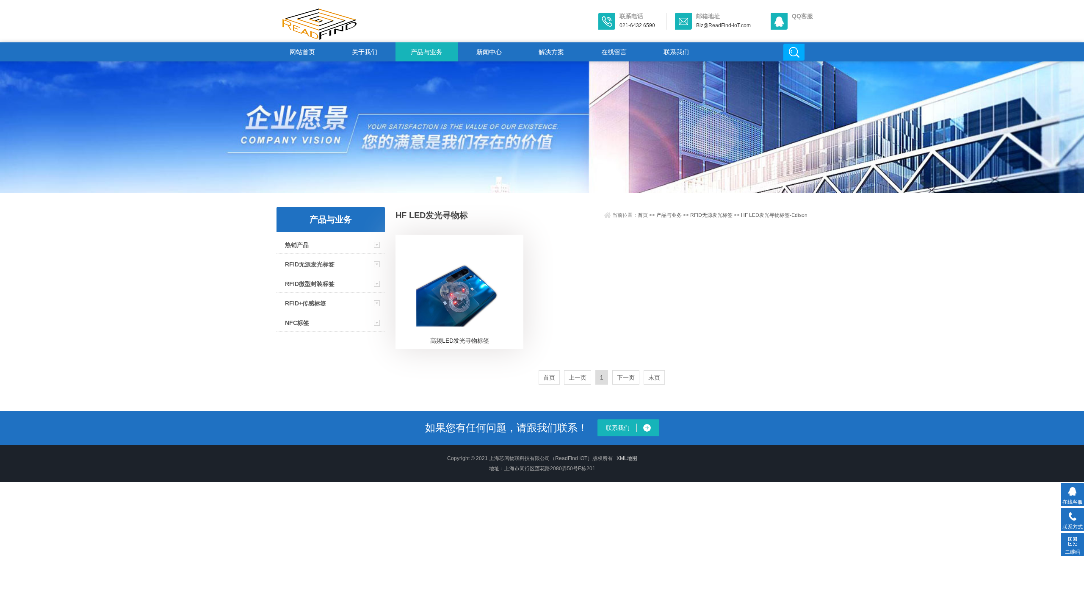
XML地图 (627, 458)
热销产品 (297, 244)
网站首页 (302, 51)
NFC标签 (297, 322)
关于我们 (364, 51)
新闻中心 (489, 51)
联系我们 (676, 51)
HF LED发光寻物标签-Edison (774, 215)
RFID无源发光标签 (310, 264)
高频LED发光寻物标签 (459, 340)
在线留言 (614, 51)
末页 (654, 377)
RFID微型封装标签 (310, 283)
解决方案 (551, 51)
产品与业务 (426, 51)
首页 (643, 215)
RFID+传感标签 (305, 303)
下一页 (626, 377)
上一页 (577, 377)
